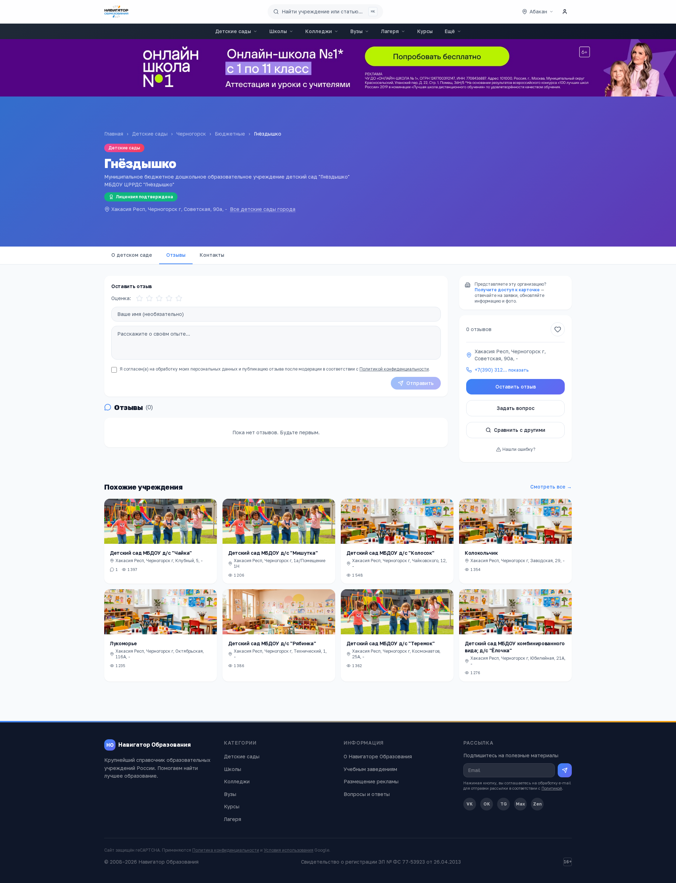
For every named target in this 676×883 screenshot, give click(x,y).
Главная (113, 134)
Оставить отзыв (515, 387)
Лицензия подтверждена (144, 196)
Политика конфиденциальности (225, 850)
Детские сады (233, 31)
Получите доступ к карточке (507, 289)
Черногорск (191, 134)
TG (503, 804)
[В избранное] (558, 329)
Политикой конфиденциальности (394, 369)
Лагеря (390, 31)
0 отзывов (479, 329)
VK (470, 804)
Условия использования (288, 850)
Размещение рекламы (371, 781)
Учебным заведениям (370, 769)
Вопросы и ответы (367, 794)
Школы (278, 31)
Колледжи (318, 31)
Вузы (356, 31)
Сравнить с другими (519, 430)
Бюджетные (230, 134)
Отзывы (176, 255)
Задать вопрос (515, 408)
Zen (537, 804)
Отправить (420, 383)
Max (520, 804)
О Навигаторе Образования (378, 756)
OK (486, 804)
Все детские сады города (262, 209)
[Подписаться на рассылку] (565, 770)
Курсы (425, 31)
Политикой (552, 788)
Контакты (212, 255)
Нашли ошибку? (518, 449)
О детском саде (131, 255)
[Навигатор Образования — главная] (116, 11)
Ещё (450, 31)
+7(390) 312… (502, 370)
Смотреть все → (551, 487)
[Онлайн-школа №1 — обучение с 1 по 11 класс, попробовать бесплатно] (338, 68)
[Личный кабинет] (565, 12)
